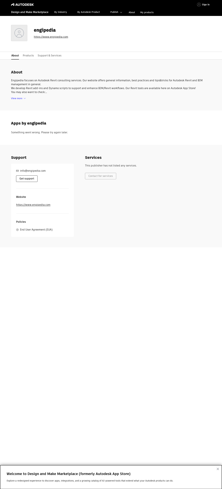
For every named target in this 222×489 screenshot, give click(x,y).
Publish (114, 12)
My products (147, 12)
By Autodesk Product (88, 12)
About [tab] (15, 55)
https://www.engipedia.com (51, 36)
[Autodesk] (22, 4)
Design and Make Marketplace (29, 12)
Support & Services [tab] (49, 55)
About (132, 12)
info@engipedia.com (33, 171)
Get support (27, 178)
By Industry (60, 12)
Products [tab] (28, 55)
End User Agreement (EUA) (36, 229)
